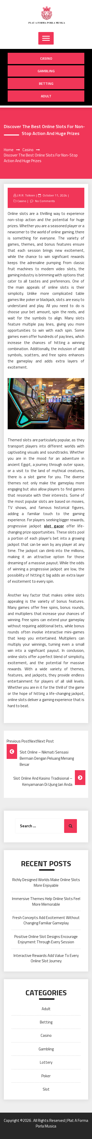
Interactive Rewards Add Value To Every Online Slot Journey (46, 958)
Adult (46, 96)
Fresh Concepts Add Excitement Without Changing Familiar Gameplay (46, 920)
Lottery (46, 1062)
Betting (46, 83)
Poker (46, 1076)
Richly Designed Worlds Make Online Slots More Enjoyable (46, 882)
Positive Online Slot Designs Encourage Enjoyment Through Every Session (46, 939)
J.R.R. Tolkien (26, 195)
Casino (46, 58)
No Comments (45, 200)
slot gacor (54, 526)
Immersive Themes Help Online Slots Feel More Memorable (46, 901)
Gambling (46, 71)
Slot (46, 1089)
